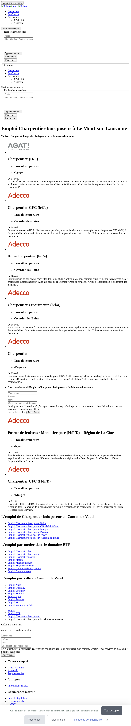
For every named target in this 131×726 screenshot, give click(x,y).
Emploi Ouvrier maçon (19, 571)
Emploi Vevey (15, 602)
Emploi (11, 610)
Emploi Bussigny (16, 587)
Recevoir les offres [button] (17, 412)
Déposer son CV (16, 701)
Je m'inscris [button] (13, 14)
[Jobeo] (14, 6)
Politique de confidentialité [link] (87, 719)
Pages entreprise (16, 673)
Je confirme (33, 412)
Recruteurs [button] (13, 17)
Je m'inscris (8, 655)
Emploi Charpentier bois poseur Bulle (27, 523)
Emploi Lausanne (16, 590)
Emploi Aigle (14, 585)
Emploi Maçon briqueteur (21, 565)
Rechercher (10, 60)
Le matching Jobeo (17, 698)
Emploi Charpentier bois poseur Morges (28, 529)
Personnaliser (58, 719)
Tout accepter (111, 710)
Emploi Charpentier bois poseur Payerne (28, 532)
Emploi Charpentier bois (20, 551)
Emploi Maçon (15, 559)
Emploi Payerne (16, 599)
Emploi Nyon (14, 596)
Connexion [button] (13, 11)
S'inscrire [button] (18, 23)
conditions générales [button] (61, 406)
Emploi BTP (14, 613)
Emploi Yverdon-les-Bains (21, 605)
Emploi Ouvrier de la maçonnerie (24, 568)
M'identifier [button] (20, 20)
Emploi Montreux (17, 593)
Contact (11, 703)
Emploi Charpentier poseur (21, 557)
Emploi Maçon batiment (20, 562)
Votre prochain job (11, 28)
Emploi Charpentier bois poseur (24, 554)
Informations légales (18, 685)
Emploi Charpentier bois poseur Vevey (27, 535)
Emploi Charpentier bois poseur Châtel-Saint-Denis (33, 526)
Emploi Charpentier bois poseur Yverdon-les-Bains (33, 537)
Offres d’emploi (16, 667)
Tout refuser (34, 719)
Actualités (13, 670)
